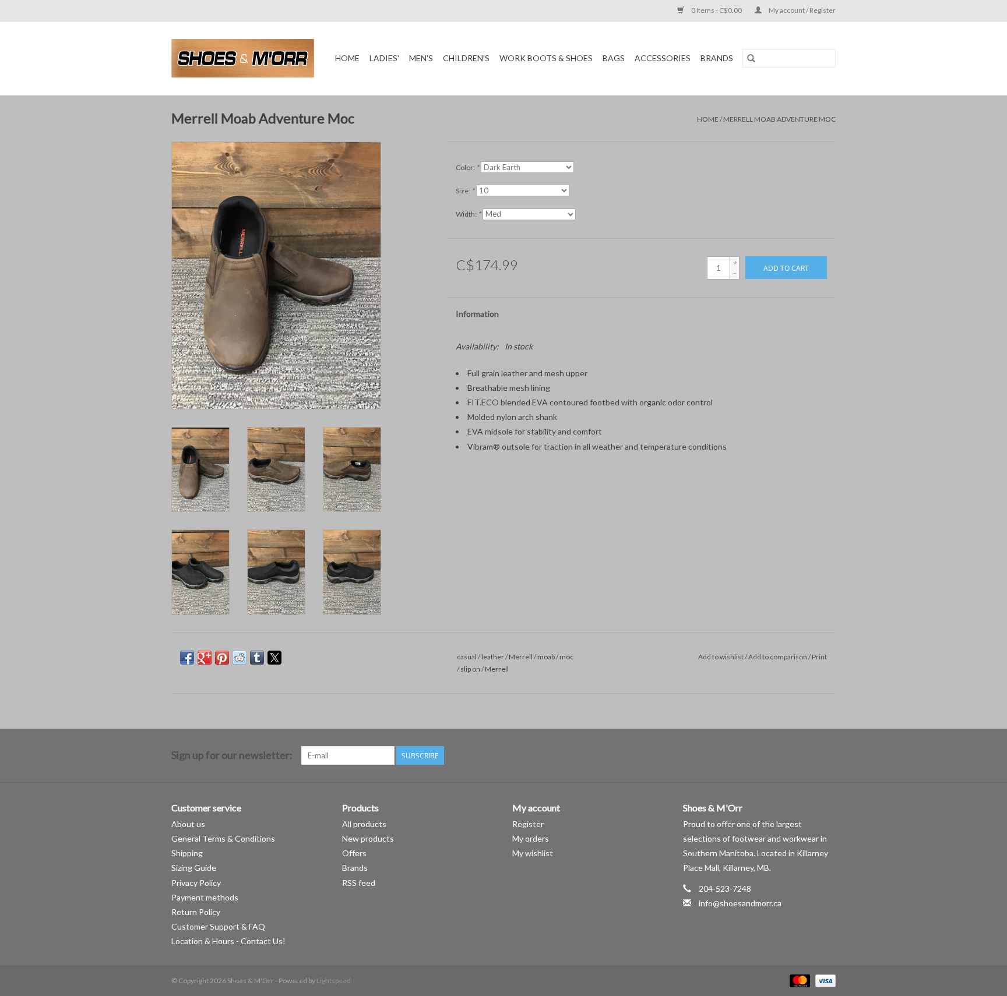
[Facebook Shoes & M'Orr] (806, 755)
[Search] (751, 58)
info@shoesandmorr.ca (740, 903)
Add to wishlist (721, 656)
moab (546, 656)
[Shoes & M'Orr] (244, 58)
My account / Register (801, 10)
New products (368, 838)
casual (467, 656)
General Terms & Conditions (223, 838)
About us (188, 824)
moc (566, 656)
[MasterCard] (798, 980)
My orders (530, 838)
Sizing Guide (193, 868)
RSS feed (358, 883)
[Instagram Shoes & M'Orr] (826, 755)
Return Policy (195, 912)
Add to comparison (778, 656)
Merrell (521, 656)
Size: (465, 190)
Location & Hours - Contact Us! (228, 941)
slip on (470, 669)
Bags (614, 58)
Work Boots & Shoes (546, 58)
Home (347, 58)
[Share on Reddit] (240, 658)
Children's (466, 58)
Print (819, 656)
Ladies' (384, 58)
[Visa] (823, 980)
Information (477, 314)
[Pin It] (222, 658)
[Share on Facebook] (187, 658)
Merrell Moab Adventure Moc (779, 119)
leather (492, 656)
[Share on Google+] (205, 658)
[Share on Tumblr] (257, 658)
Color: (467, 167)
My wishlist (532, 853)
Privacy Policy (196, 883)
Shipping (187, 853)
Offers (354, 853)
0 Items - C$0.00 (716, 10)
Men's (421, 58)
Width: (468, 214)
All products (364, 824)
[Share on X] (274, 658)
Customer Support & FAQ (218, 926)
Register (528, 824)
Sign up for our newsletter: (232, 755)
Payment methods (204, 897)
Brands (716, 58)
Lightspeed (333, 980)
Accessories (663, 58)
